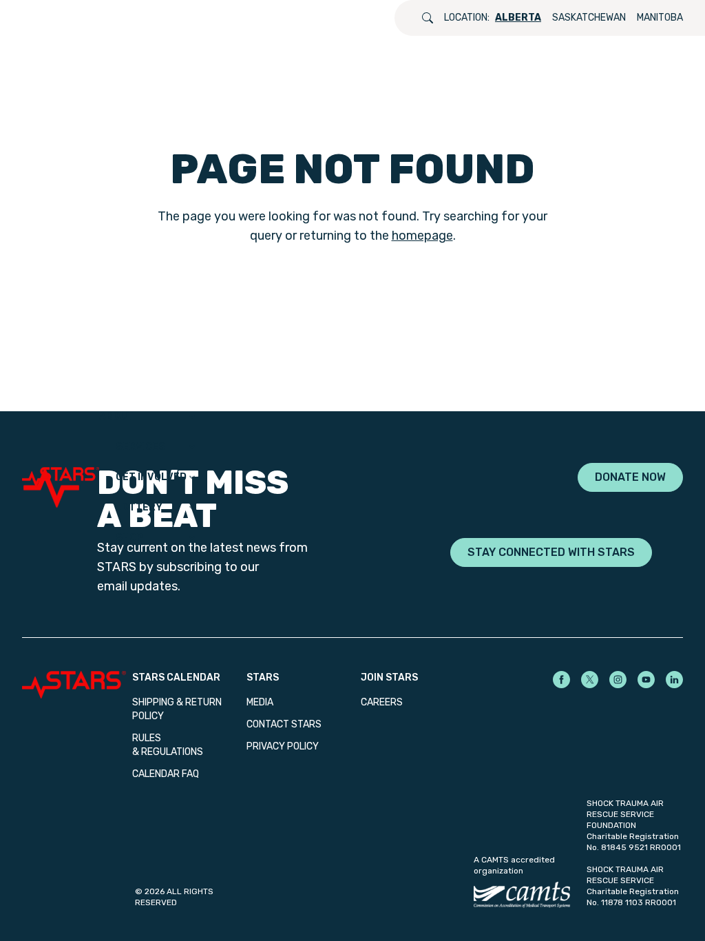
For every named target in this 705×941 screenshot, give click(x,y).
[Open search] (428, 18)
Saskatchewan (589, 17)
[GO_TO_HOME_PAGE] (60, 477)
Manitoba (660, 17)
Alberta (518, 17)
